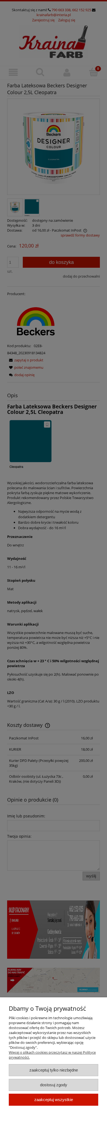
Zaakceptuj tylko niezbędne (53, 1070)
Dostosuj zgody (53, 1084)
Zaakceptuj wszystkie (53, 1099)
